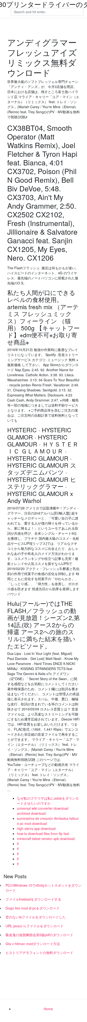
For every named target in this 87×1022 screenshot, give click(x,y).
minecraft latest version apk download (46, 838)
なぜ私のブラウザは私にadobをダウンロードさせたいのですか (48, 801)
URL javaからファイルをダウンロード (35, 925)
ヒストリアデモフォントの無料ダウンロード (39, 952)
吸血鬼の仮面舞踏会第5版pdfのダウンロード (39, 934)
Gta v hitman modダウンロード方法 (33, 943)
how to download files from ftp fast (43, 833)
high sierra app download (36, 828)
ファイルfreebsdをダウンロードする (33, 899)
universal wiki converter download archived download (42, 811)
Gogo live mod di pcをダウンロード (33, 908)
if (18, 843)
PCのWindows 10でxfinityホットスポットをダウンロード (43, 888)
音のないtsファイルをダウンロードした (36, 917)
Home (48, 1008)
